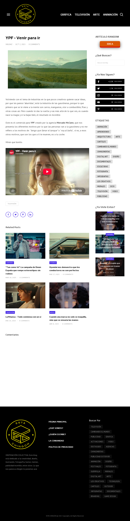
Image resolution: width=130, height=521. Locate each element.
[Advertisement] (109, 322)
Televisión (12, 204)
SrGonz (9, 44)
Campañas (9, 263)
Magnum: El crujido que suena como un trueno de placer (110, 266)
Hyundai (53, 263)
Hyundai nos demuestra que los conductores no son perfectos (64, 269)
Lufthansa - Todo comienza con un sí (23, 317)
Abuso (52, 312)
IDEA (110, 43)
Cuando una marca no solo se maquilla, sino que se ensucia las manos (67, 318)
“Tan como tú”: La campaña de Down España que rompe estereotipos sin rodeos (23, 270)
